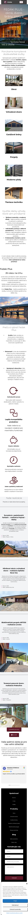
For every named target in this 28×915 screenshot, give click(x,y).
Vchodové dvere (14, 816)
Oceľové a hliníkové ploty (14, 823)
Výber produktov (14, 838)
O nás (14, 801)
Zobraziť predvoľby (15, 909)
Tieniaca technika (14, 830)
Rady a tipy (14, 842)
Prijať (15, 901)
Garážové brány (14, 820)
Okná (14, 813)
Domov (14, 797)
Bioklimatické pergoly (14, 826)
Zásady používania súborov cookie (14, 912)
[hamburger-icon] (21, 2)
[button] (27, 883)
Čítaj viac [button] (22, 781)
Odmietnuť (15, 905)
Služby (14, 804)
